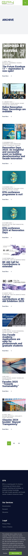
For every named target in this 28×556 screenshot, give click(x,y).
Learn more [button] (13, 549)
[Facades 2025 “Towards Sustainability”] (14, 366)
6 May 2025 (5, 376)
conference (12, 63)
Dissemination (6, 506)
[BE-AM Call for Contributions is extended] (14, 250)
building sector (7, 224)
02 (14, 443)
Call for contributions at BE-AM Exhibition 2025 (13, 299)
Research (5, 509)
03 (19, 443)
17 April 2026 (6, 61)
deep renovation (15, 144)
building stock (19, 188)
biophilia (5, 63)
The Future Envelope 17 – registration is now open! (13, 69)
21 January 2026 (7, 102)
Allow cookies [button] (15, 553)
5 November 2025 (7, 187)
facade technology (8, 145)
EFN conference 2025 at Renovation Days (13, 230)
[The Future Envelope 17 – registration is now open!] (14, 51)
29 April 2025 (6, 414)
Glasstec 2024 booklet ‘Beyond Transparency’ (11, 422)
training (15, 332)
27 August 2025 (7, 293)
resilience (10, 417)
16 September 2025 (8, 258)
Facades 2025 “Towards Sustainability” (10, 384)
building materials (8, 416)
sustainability (6, 379)
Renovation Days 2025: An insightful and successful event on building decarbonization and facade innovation (13, 153)
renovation (14, 105)
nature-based (6, 64)
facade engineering (18, 331)
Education (5, 512)
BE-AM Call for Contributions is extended (11, 264)
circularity (18, 416)
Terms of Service (7, 527)
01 (9, 443)
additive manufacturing (17, 260)
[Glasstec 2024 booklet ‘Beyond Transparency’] (14, 405)
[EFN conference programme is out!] (14, 177)
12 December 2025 (7, 142)
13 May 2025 (5, 329)
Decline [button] (5, 553)
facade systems (7, 332)
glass (4, 417)
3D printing (5, 260)
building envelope (8, 188)
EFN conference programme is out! (12, 193)
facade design (14, 103)
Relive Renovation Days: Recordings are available (14, 109)
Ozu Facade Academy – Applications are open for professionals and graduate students (12, 340)
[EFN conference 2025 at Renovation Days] (14, 213)
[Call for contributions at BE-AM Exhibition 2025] (14, 284)
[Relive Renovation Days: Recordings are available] (14, 91)
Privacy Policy (6, 524)
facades (19, 63)
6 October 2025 (7, 223)
